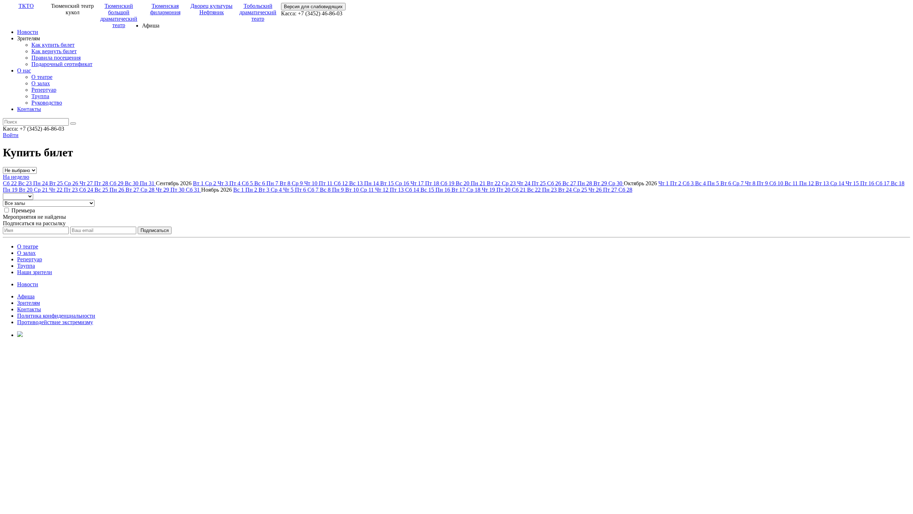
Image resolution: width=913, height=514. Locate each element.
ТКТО (26, 6)
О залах (40, 83)
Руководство (46, 103)
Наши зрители (34, 272)
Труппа (40, 96)
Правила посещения (56, 58)
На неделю (16, 177)
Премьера (23, 210)
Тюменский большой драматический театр (118, 15)
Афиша (26, 296)
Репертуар (43, 90)
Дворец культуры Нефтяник (211, 9)
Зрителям (28, 303)
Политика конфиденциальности (56, 316)
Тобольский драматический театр (257, 12)
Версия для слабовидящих (313, 6)
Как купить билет (53, 45)
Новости (27, 32)
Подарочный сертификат (61, 64)
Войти (11, 135)
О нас (24, 70)
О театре (41, 77)
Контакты (29, 109)
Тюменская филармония (165, 9)
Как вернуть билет (54, 51)
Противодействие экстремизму (55, 322)
